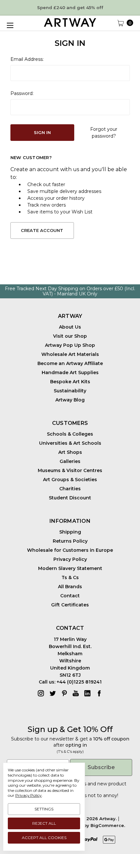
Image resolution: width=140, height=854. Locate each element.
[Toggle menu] (10, 25)
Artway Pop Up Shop (70, 345)
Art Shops (70, 452)
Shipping (70, 532)
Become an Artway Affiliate (70, 363)
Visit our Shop (70, 336)
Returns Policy (70, 541)
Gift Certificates (70, 605)
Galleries (70, 461)
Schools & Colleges (70, 434)
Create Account (42, 230)
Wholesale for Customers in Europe (70, 550)
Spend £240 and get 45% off (70, 7)
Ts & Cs (70, 577)
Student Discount (70, 498)
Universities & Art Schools (70, 443)
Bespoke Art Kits (70, 382)
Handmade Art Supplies (70, 372)
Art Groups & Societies (70, 479)
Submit (36, 837)
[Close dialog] (132, 802)
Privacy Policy (70, 559)
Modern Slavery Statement (70, 568)
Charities (70, 489)
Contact (70, 596)
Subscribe (101, 767)
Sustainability (70, 391)
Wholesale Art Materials (70, 354)
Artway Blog (70, 400)
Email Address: (27, 59)
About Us (70, 327)
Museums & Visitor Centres (70, 470)
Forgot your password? (103, 132)
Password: (22, 93)
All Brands (70, 587)
